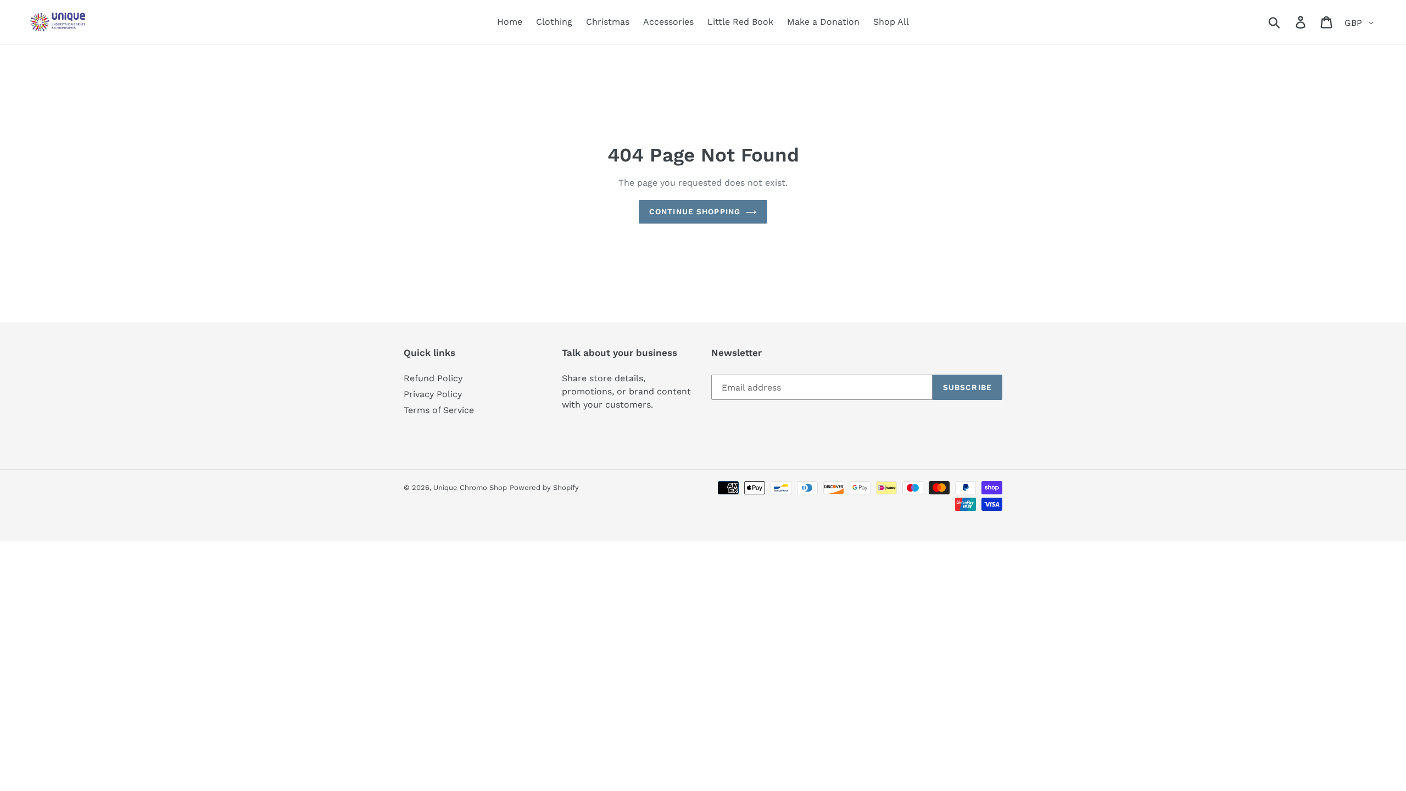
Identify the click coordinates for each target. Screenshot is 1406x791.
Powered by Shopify (544, 487)
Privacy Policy (433, 394)
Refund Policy (433, 378)
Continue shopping (694, 211)
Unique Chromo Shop (470, 487)
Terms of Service (439, 410)
